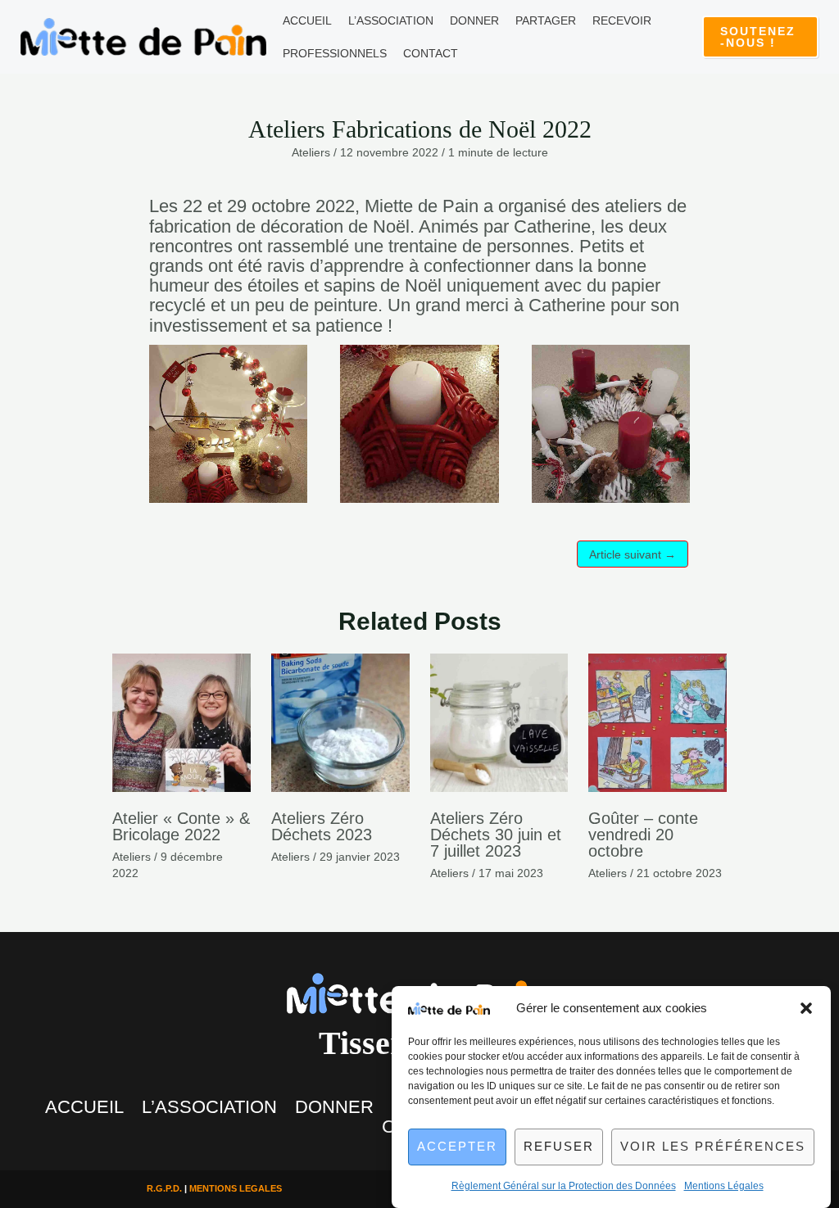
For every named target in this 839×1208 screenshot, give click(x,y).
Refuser (559, 1146)
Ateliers (311, 152)
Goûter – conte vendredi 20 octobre (643, 834)
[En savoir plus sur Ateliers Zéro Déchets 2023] (340, 721)
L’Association (209, 1107)
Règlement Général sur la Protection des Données (563, 1186)
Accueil (84, 1107)
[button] (806, 1008)
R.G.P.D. (164, 1188)
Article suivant (632, 554)
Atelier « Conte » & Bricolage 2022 (181, 826)
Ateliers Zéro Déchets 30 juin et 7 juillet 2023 (495, 834)
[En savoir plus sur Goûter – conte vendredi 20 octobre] (657, 721)
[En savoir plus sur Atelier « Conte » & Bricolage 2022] (181, 721)
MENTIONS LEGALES (235, 1188)
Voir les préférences (712, 1146)
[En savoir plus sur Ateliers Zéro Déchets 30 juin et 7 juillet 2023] (499, 721)
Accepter (457, 1146)
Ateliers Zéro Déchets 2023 (321, 826)
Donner (334, 1107)
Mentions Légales (724, 1186)
